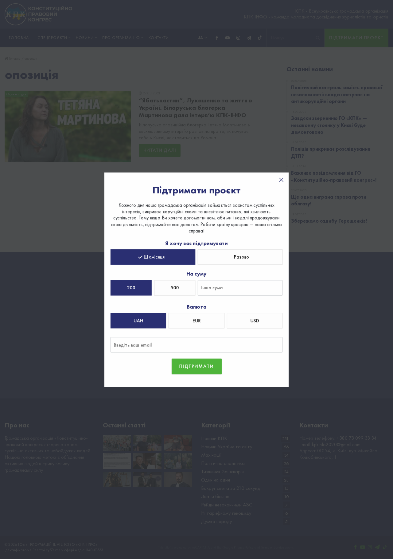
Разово (241, 257)
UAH (138, 320)
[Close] (281, 179)
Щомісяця (154, 257)
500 (175, 287)
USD (254, 320)
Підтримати (196, 366)
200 (131, 287)
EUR (196, 320)
